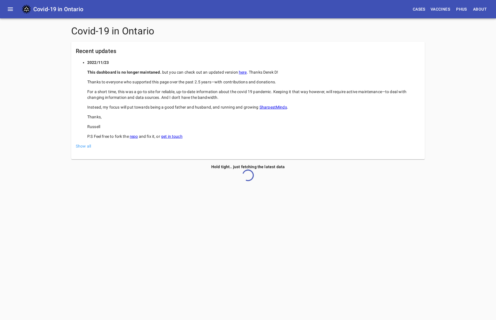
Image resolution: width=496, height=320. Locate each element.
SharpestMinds (273, 107)
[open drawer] (10, 9)
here (243, 72)
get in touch (172, 136)
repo (134, 136)
